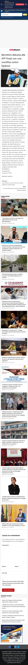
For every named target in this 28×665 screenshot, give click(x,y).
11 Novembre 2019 (14, 68)
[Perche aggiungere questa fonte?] (26, 4)
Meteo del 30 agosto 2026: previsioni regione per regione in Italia (12, 601)
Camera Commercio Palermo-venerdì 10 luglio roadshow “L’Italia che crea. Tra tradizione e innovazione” (13, 442)
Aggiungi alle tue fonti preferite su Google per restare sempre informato (9, 4)
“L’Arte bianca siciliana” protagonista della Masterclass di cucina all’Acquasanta (12, 219)
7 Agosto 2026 (11, 252)
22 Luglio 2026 (11, 308)
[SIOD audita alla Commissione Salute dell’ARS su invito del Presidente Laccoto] (14, 513)
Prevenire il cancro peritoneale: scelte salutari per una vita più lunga (12, 611)
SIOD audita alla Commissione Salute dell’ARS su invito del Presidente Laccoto (13, 524)
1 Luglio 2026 (11, 527)
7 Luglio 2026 (11, 418)
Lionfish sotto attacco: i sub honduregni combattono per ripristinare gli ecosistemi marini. (13, 606)
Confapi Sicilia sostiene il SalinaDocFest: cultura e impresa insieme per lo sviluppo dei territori (14, 498)
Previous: (12, 183)
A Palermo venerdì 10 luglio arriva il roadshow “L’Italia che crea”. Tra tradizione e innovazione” (12, 386)
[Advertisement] (14, 34)
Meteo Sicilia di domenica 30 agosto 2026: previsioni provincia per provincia (13, 620)
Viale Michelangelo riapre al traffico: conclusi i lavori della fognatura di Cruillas (12, 275)
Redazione (5, 68)
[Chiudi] (3, 4)
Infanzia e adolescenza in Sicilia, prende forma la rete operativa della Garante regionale (13, 359)
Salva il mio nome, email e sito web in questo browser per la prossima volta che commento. (13, 583)
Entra (25, 14)
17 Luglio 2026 (11, 335)
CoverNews (10, 662)
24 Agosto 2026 (11, 223)
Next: (14, 188)
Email (17, 566)
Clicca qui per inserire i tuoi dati (7, 17)
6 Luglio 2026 (11, 445)
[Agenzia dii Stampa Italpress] (11, 633)
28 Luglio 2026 (11, 279)
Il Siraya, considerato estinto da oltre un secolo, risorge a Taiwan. (13, 616)
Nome (4, 566)
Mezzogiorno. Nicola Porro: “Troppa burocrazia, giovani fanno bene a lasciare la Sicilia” (14, 331)
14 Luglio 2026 (11, 362)
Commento (5, 545)
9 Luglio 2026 (11, 389)
